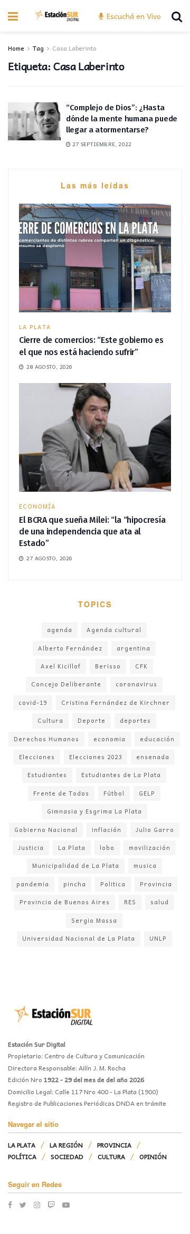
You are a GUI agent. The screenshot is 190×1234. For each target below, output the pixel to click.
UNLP (158, 938)
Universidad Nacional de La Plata (78, 938)
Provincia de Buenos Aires (65, 901)
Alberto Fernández (70, 648)
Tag (38, 48)
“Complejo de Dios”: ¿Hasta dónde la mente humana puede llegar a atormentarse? (121, 119)
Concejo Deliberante (66, 684)
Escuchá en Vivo (132, 16)
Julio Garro (155, 829)
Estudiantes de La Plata (121, 774)
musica (145, 865)
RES (130, 901)
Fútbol (114, 793)
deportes (135, 720)
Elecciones (37, 756)
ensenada (152, 756)
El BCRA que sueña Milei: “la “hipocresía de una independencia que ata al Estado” (92, 532)
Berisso (108, 666)
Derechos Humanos (46, 738)
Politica (113, 883)
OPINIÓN (153, 1156)
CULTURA (111, 1156)
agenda (59, 629)
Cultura (50, 720)
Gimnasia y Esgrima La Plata (94, 811)
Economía (37, 506)
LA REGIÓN (66, 1145)
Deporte (92, 720)
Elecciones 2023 (95, 756)
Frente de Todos (61, 793)
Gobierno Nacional (46, 829)
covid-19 (32, 702)
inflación (106, 829)
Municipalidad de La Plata (75, 865)
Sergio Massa (94, 920)
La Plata (72, 847)
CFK (141, 666)
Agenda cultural (114, 629)
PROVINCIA (114, 1145)
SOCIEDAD (67, 1156)
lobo (107, 847)
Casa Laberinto (74, 48)
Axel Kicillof (61, 666)
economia (109, 738)
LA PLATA (35, 327)
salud (159, 901)
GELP (147, 793)
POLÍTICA (22, 1156)
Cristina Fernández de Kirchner (115, 702)
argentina (133, 648)
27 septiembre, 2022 (101, 144)
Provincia (156, 883)
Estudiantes (47, 774)
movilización (149, 847)
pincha (74, 883)
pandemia (32, 883)
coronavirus (136, 684)
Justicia (31, 847)
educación (157, 738)
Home (16, 48)
